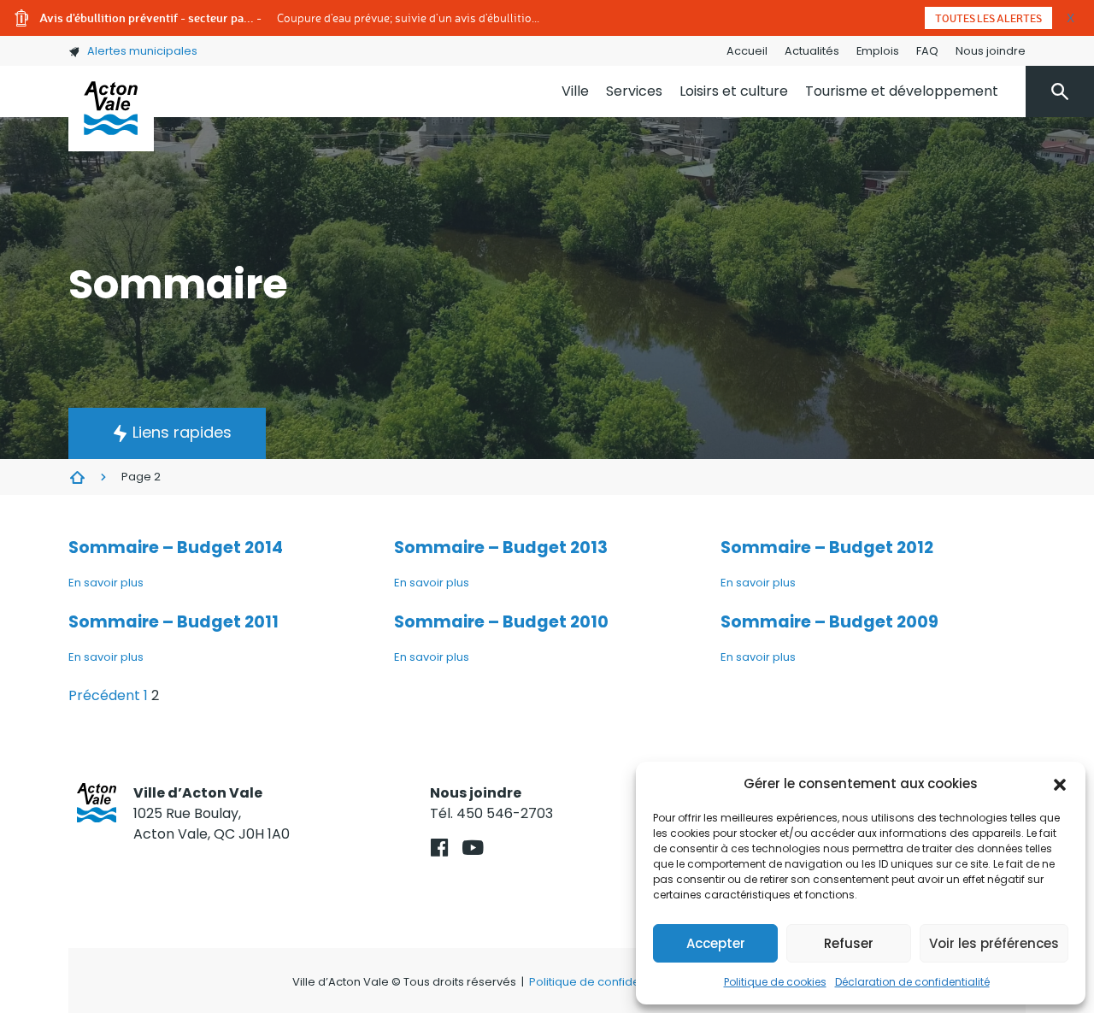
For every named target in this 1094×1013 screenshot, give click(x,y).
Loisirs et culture (733, 91)
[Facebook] (440, 847)
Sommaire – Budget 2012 (827, 547)
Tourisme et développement (901, 91)
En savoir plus (106, 582)
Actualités (812, 51)
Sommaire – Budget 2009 (829, 621)
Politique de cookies (775, 982)
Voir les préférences (994, 943)
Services (634, 91)
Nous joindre (991, 51)
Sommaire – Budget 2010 (501, 621)
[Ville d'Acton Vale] (111, 108)
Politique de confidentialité (603, 982)
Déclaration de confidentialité (912, 982)
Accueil (747, 51)
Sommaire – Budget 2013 (501, 547)
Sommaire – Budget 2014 (175, 547)
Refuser (848, 943)
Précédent (104, 695)
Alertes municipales (142, 51)
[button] (1059, 783)
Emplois (877, 51)
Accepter (715, 943)
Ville (575, 91)
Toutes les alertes (988, 18)
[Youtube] (473, 847)
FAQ (927, 51)
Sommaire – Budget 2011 (173, 621)
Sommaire (76, 477)
